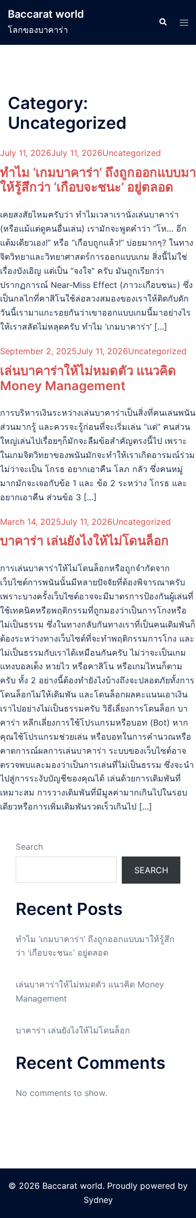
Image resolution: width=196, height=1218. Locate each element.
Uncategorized (131, 153)
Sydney (98, 1200)
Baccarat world (46, 14)
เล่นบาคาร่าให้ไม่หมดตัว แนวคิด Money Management (88, 378)
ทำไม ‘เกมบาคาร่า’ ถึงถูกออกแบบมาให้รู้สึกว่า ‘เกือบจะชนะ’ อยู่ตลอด (98, 180)
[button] (162, 22)
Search (29, 846)
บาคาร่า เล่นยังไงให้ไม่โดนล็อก (84, 540)
